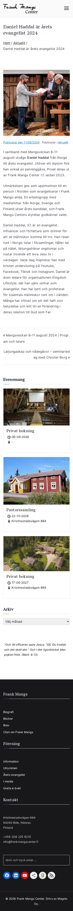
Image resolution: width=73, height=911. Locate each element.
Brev (6, 725)
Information (11, 761)
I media (8, 781)
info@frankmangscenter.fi (20, 841)
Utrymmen (10, 768)
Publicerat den (21, 142)
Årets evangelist (14, 774)
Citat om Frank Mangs (18, 732)
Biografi (8, 712)
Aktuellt (63, 142)
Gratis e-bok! (12, 788)
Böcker (8, 718)
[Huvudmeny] (66, 8)
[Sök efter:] (36, 860)
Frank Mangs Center (30, 898)
